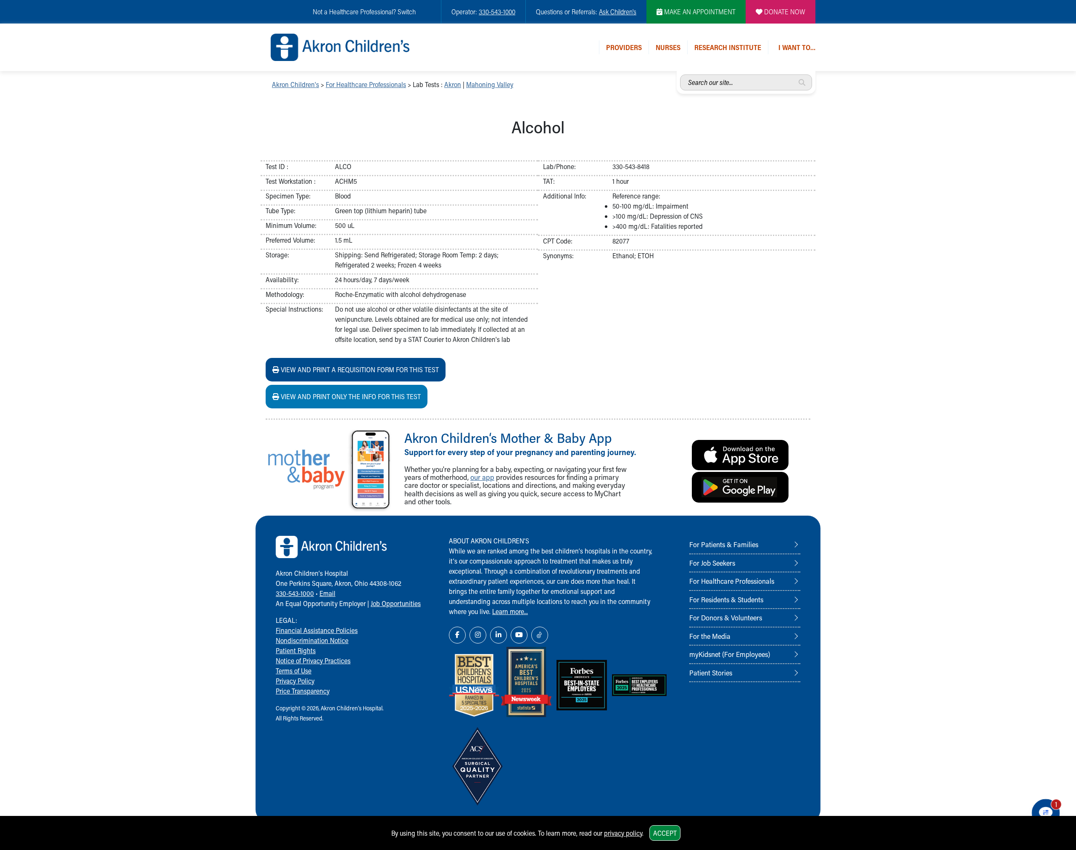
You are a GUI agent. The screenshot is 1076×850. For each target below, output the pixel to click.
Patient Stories (710, 672)
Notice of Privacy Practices (313, 660)
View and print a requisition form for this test (359, 369)
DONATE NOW (783, 11)
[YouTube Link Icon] (519, 635)
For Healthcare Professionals (366, 84)
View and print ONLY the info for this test (350, 396)
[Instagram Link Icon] (477, 635)
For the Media (710, 636)
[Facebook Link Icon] (457, 635)
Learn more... (510, 611)
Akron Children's (295, 84)
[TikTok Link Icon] (539, 635)
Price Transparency (303, 690)
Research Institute (727, 47)
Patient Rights (296, 650)
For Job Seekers (712, 562)
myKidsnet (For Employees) (729, 654)
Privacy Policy (295, 680)
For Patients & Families (723, 544)
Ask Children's (617, 11)
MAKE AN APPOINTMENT (699, 11)
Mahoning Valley (489, 84)
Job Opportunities (396, 603)
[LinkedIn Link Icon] (498, 635)
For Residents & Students (726, 599)
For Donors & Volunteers (725, 617)
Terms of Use (293, 670)
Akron (452, 84)
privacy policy (623, 833)
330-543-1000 (497, 11)
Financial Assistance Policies (317, 630)
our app (482, 477)
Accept (665, 833)
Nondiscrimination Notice (312, 640)
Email (327, 593)
